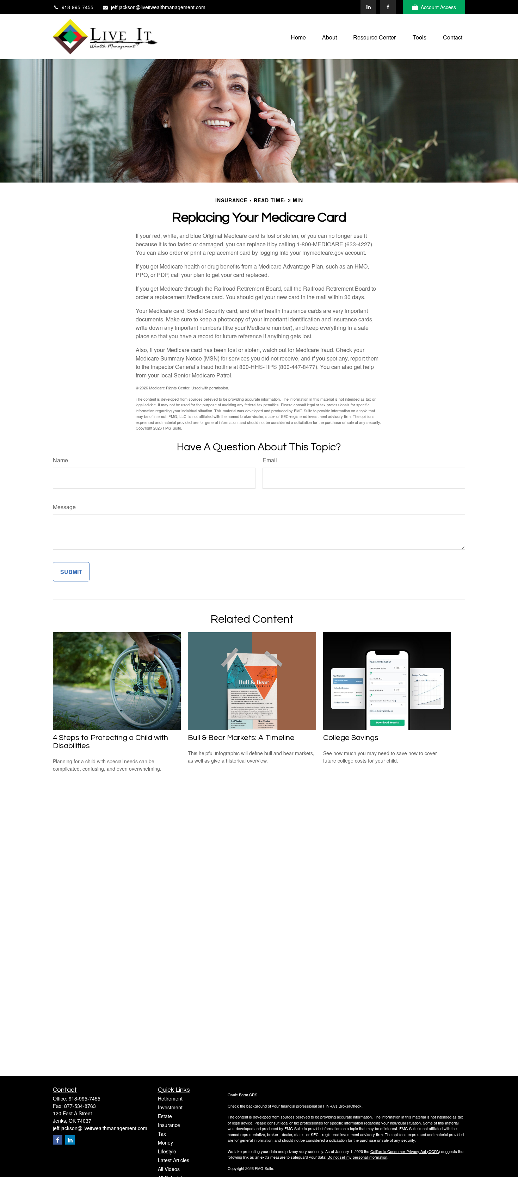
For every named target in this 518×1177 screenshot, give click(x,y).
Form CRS (248, 1094)
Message (64, 507)
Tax (162, 1133)
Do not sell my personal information (357, 1157)
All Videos (169, 1168)
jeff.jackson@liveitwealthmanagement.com (158, 7)
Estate (165, 1116)
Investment (170, 1107)
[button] (298, 36)
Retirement (170, 1098)
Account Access (438, 7)
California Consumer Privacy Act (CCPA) (405, 1151)
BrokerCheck (350, 1106)
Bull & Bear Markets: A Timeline (241, 738)
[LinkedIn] (368, 7)
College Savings (350, 738)
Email (270, 460)
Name (60, 460)
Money (165, 1142)
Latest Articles (173, 1160)
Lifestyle (167, 1151)
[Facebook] (388, 7)
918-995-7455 (77, 7)
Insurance (169, 1124)
